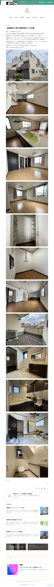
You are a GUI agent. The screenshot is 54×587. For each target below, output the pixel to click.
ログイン (49, 2)
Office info (35, 17)
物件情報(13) (8, 480)
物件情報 (22, 17)
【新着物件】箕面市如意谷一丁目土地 (14, 519)
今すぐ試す (42, 2)
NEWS (16, 17)
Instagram (42, 17)
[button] (11, 17)
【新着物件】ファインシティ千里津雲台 (14, 531)
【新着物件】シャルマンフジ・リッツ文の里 (15, 507)
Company (28, 17)
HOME (11, 17)
